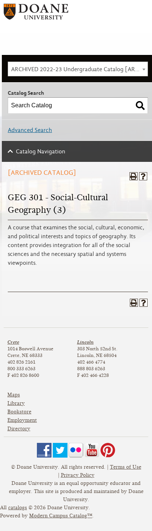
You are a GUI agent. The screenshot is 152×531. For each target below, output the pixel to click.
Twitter (60, 450)
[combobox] (78, 69)
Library (16, 403)
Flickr (76, 450)
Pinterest (107, 450)
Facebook (44, 450)
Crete (13, 342)
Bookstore (19, 412)
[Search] (140, 105)
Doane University (36, 14)
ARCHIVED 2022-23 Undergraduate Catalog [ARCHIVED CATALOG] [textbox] (79, 69)
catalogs (17, 507)
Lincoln (85, 342)
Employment (22, 420)
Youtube (91, 450)
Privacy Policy (77, 475)
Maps (13, 395)
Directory (18, 429)
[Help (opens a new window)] (143, 176)
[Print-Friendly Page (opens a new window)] (133, 176)
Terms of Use (125, 467)
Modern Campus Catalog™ (60, 516)
